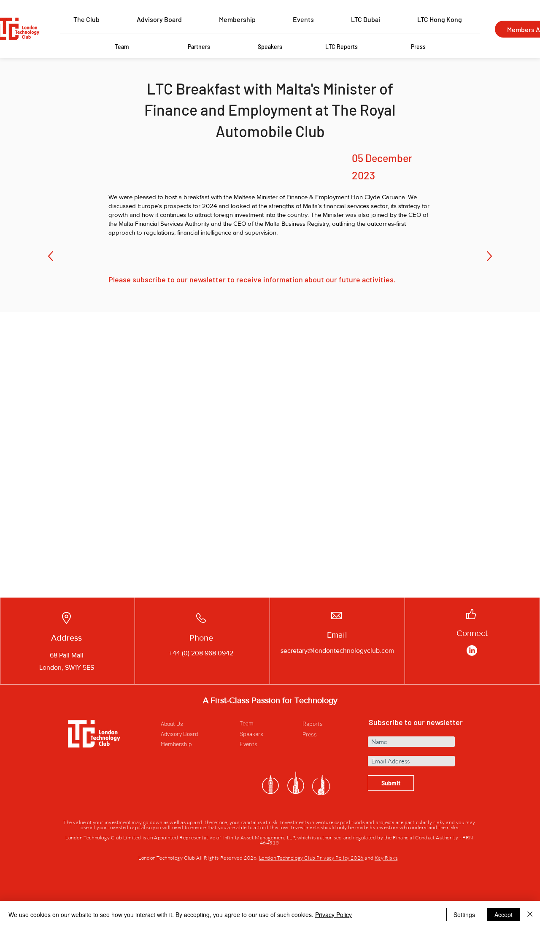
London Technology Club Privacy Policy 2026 (311, 858)
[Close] (530, 914)
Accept (503, 914)
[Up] (50, 256)
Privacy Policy (333, 914)
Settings (464, 914)
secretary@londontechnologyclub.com (337, 650)
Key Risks (386, 858)
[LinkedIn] (472, 650)
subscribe (149, 279)
